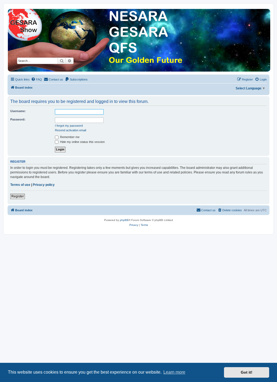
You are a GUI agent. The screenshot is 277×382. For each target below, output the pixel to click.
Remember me (69, 137)
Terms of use (20, 185)
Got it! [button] (246, 372)
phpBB (124, 220)
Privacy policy (44, 185)
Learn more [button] (174, 372)
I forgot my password (69, 125)
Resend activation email (70, 130)
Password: (17, 119)
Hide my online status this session (82, 141)
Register (17, 196)
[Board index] (138, 40)
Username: (18, 111)
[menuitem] (36, 79)
